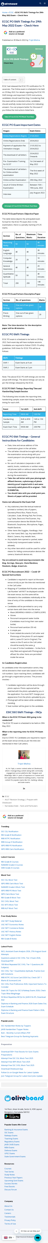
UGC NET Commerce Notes (12, 928)
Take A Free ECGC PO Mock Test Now (19, 117)
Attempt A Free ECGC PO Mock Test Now (20, 206)
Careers (7, 1213)
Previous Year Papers (13, 1177)
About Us (8, 1206)
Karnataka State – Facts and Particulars (21, 806)
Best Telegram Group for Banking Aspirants (19, 1036)
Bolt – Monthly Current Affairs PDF (15, 1033)
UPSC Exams (9, 1153)
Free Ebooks (9, 1186)
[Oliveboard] (9, 3)
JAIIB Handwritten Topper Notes (14, 1029)
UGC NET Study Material (11, 921)
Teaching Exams (11, 1138)
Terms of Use (10, 1224)
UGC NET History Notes (11, 931)
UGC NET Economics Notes (12, 924)
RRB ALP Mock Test (9, 908)
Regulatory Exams (12, 1141)
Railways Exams (10, 1135)
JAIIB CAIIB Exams (11, 1144)
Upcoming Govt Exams (13, 1180)
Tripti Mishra (34, 40)
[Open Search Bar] (40, 3)
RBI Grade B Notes (9, 939)
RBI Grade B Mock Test (10, 897)
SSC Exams (8, 1132)
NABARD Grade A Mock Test (13, 887)
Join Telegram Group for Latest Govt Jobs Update (22, 1076)
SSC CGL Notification (9, 831)
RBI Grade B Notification (11, 835)
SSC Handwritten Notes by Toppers (16, 1026)
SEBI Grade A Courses (10, 868)
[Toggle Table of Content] (20, 80)
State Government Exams (15, 1156)
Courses (7, 1168)
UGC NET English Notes (11, 935)
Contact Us (9, 1209)
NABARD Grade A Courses (12, 865)
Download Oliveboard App (12, 1069)
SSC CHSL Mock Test (9, 901)
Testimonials (9, 1217)
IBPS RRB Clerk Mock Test (12, 883)
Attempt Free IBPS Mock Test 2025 (15, 1062)
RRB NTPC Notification (10, 838)
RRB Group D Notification (11, 842)
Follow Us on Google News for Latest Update (20, 1072)
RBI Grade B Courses (10, 862)
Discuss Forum (10, 1189)
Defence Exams (10, 1150)
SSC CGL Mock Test (9, 880)
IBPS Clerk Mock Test (10, 894)
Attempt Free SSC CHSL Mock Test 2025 (17, 1065)
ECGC (11, 12)
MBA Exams (9, 1147)
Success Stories (10, 1183)
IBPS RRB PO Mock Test (11, 890)
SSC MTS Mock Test (9, 905)
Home (4, 12)
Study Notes (9, 1174)
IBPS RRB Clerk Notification (12, 849)
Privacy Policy (10, 1220)
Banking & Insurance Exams (16, 1129)
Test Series (9, 1171)
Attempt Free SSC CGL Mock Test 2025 (17, 1058)
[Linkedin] (24, 788)
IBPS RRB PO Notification (11, 845)
